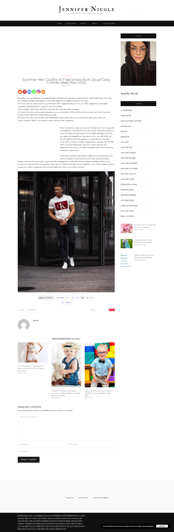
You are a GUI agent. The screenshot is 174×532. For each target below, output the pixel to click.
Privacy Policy (83, 498)
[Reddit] (20, 92)
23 (77, 298)
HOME (59, 23)
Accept (162, 526)
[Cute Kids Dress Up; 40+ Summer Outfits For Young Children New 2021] (100, 364)
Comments (31, 310)
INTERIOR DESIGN (109, 23)
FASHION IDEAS (70, 23)
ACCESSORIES (126, 110)
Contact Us (69, 498)
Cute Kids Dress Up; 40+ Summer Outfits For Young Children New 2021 (99, 393)
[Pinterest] (25, 92)
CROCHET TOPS (127, 179)
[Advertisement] (66, 53)
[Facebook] (29, 92)
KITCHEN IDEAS (127, 200)
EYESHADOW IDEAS (129, 184)
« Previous (60, 298)
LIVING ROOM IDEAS (129, 206)
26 (92, 298)
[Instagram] (38, 92)
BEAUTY (94, 23)
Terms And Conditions (100, 498)
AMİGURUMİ (126, 116)
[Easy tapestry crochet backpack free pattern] (126, 243)
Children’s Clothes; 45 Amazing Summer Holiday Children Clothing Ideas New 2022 (65, 393)
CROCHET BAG (127, 147)
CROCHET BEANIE (128, 158)
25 (87, 298)
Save (112, 310)
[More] (43, 92)
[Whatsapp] (34, 92)
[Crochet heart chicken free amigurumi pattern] (126, 228)
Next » (68, 303)
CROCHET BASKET (128, 153)
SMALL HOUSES (127, 216)
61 (63, 303)
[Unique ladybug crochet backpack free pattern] (126, 261)
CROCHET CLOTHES (129, 169)
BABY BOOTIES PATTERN (131, 121)
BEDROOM (125, 137)
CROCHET (83, 23)
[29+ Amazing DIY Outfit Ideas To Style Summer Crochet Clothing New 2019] (33, 352)
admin (21, 310)
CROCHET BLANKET (129, 163)
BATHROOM (125, 126)
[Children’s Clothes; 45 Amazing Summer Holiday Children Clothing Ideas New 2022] (66, 364)
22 (73, 298)
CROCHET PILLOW (128, 174)
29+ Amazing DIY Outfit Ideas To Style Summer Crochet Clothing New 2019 (31, 368)
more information (148, 526)
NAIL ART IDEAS (127, 211)
